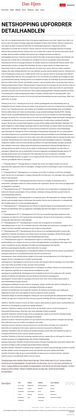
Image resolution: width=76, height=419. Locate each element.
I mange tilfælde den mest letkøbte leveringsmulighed (24, 366)
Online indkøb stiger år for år (49, 360)
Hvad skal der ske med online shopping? (55, 366)
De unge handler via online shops (36, 363)
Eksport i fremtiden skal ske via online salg (33, 369)
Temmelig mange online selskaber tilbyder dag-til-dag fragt (20, 360)
